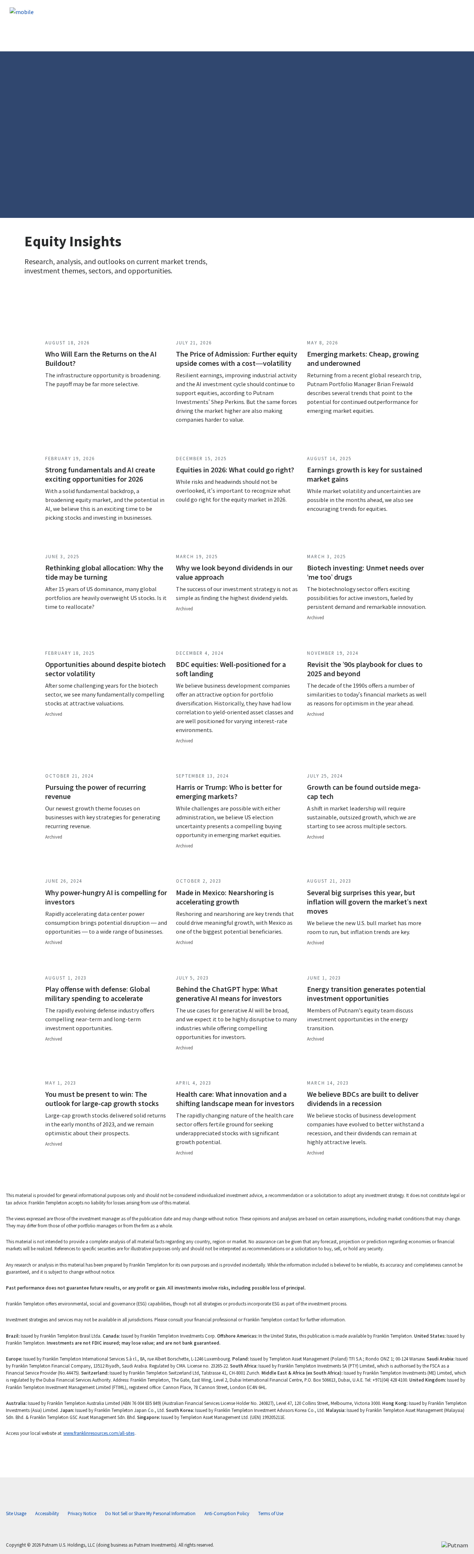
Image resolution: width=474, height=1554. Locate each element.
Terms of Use (270, 1513)
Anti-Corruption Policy (226, 1513)
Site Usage (16, 1513)
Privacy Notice (82, 1513)
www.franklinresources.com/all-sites (98, 1433)
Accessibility (47, 1513)
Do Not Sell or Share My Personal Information (150, 1513)
